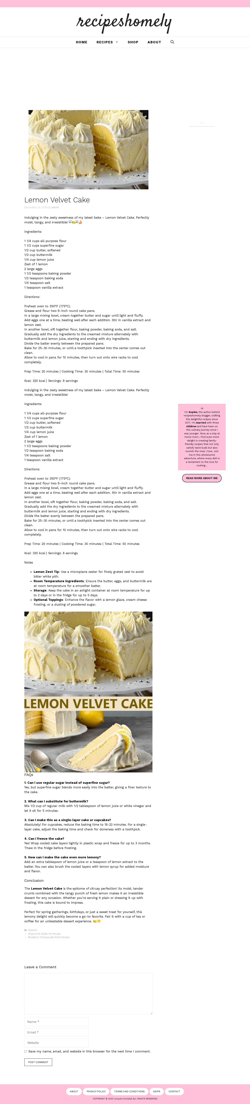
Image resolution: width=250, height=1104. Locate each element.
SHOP (133, 42)
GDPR (156, 1091)
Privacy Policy (96, 1091)
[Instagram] (210, 3)
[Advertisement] (125, 75)
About (154, 42)
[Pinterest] (219, 3)
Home (81, 42)
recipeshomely (125, 22)
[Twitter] (227, 3)
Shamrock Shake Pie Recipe (44, 933)
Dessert (32, 930)
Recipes (105, 42)
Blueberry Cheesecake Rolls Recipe (48, 937)
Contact (174, 1091)
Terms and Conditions (129, 1091)
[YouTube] (236, 3)
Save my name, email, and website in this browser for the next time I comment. (89, 1051)
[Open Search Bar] (172, 42)
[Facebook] (201, 3)
